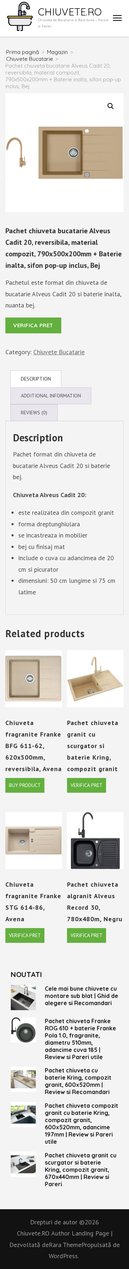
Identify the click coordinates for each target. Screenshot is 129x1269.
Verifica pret (33, 325)
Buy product (25, 785)
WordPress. (64, 1256)
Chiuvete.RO (70, 11)
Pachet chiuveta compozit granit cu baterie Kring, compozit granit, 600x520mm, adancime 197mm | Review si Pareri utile (81, 1123)
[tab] (35, 378)
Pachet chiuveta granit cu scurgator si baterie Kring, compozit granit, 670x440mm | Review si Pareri (80, 1170)
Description (36, 378)
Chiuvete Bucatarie (59, 352)
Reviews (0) (34, 412)
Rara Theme (65, 1245)
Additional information (51, 395)
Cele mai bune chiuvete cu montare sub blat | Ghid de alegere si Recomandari (81, 996)
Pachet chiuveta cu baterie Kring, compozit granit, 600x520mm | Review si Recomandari (78, 1081)
